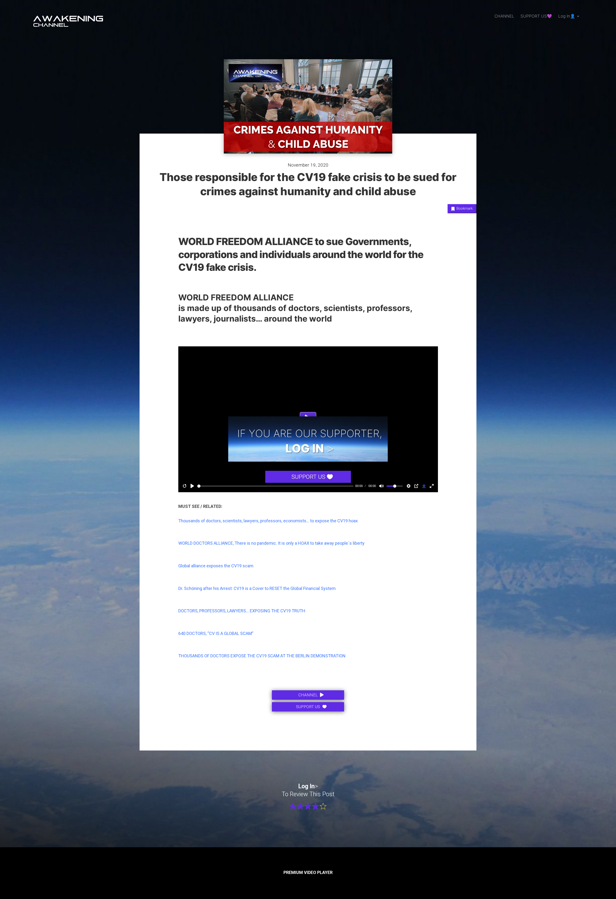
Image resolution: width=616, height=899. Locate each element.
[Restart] (184, 486)
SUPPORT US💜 (536, 16)
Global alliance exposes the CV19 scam (215, 565)
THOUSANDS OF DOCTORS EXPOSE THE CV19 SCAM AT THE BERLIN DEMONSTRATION (262, 655)
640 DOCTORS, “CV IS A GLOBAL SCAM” (215, 633)
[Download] (424, 486)
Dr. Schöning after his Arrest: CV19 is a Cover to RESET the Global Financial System (257, 588)
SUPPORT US (308, 706)
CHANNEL (504, 16)
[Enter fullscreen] (432, 486)
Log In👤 (566, 16)
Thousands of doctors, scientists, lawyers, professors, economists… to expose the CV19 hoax (268, 520)
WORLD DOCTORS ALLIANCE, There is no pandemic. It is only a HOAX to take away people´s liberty (271, 543)
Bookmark (464, 208)
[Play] (192, 486)
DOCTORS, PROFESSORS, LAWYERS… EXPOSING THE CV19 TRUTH (241, 610)
